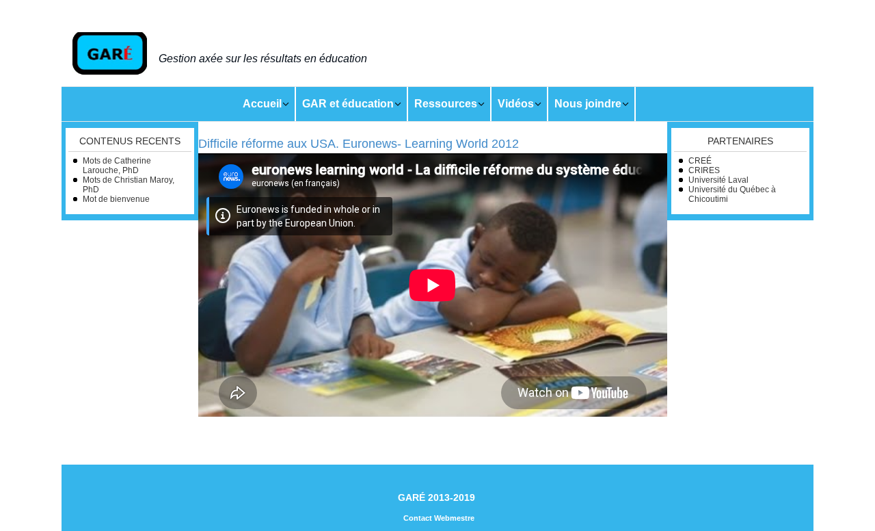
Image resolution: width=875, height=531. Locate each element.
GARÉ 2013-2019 (436, 497)
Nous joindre (587, 103)
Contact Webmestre (438, 518)
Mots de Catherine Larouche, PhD (117, 165)
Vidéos (516, 103)
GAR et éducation (348, 103)
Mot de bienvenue (116, 199)
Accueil (262, 103)
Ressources (445, 103)
